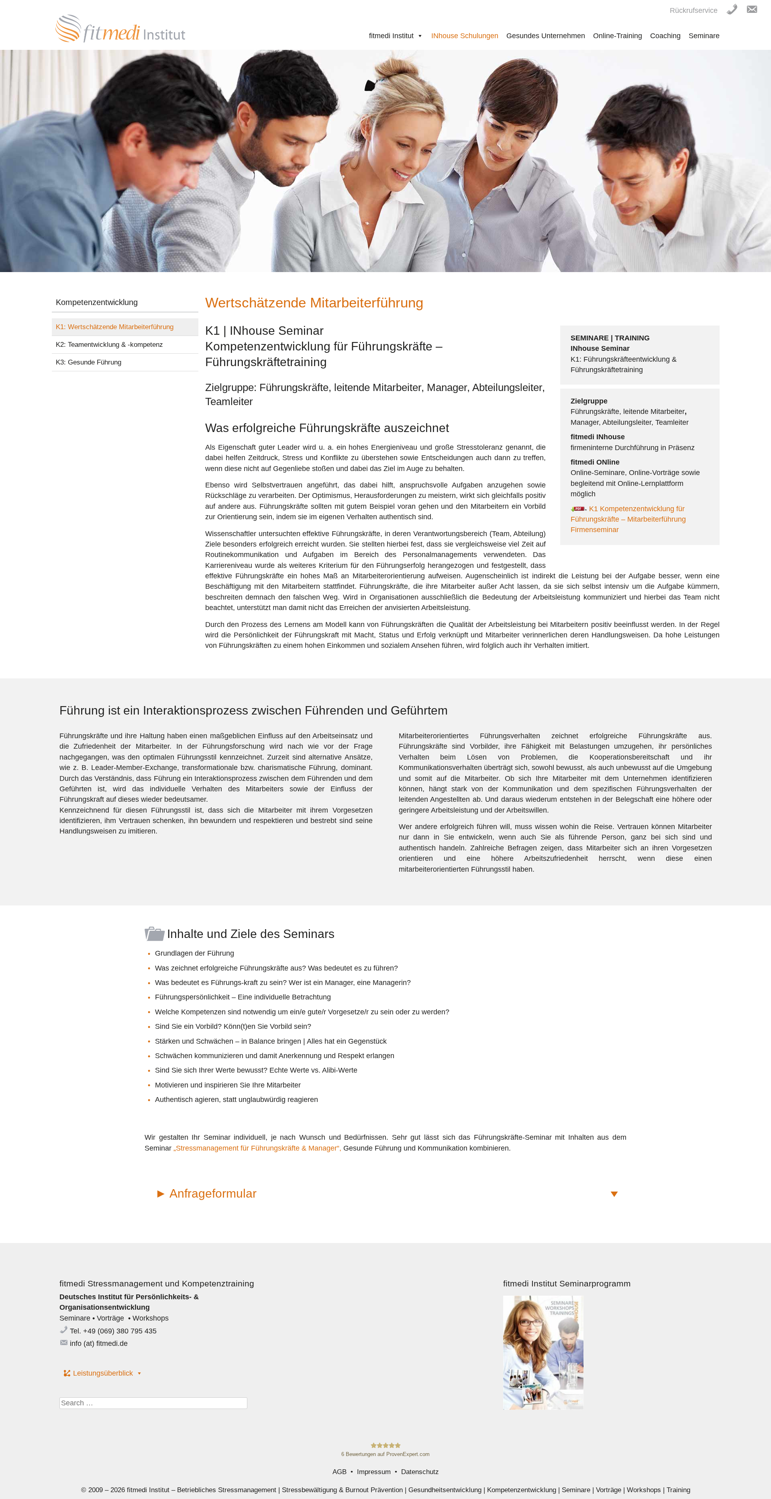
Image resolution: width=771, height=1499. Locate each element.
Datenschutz (420, 1472)
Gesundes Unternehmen (545, 36)
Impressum (374, 1472)
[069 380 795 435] (736, 8)
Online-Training (617, 36)
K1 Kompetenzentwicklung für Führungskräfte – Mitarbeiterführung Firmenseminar (628, 519)
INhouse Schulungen (464, 36)
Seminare (704, 36)
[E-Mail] (756, 8)
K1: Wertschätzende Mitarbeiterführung (114, 327)
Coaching (665, 36)
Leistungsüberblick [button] (103, 1373)
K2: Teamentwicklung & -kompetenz (109, 344)
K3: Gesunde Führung (88, 362)
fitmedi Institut (391, 36)
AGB (339, 1472)
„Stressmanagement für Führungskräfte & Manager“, (258, 1148)
